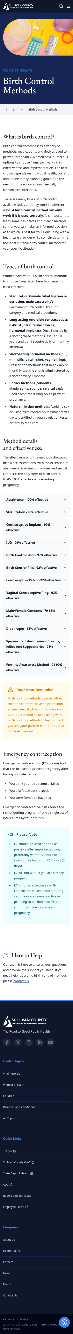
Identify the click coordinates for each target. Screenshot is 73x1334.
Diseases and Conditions (19, 1107)
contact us (21, 981)
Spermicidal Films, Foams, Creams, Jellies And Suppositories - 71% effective (33, 646)
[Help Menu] (64, 1322)
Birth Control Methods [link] (42, 109)
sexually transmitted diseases (41, 709)
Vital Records (11, 1073)
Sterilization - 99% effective (27, 512)
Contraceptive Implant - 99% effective (28, 527)
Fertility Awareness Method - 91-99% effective (34, 667)
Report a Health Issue (17, 1195)
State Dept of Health (16, 1173)
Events (7, 1284)
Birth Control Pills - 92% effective (31, 567)
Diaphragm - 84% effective (26, 629)
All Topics (9, 1118)
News (6, 1273)
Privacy (8, 1319)
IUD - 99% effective (20, 542)
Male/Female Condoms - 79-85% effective (30, 613)
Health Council (12, 1251)
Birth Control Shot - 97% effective (31, 555)
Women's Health (13, 1085)
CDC (6, 1184)
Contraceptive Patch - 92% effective (33, 580)
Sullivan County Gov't (17, 1162)
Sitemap (22, 1319)
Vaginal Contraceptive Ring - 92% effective (31, 595)
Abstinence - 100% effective (27, 499)
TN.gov (7, 1151)
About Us (9, 1239)
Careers (8, 1262)
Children (8, 1096)
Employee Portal (13, 1207)
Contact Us (10, 1295)
